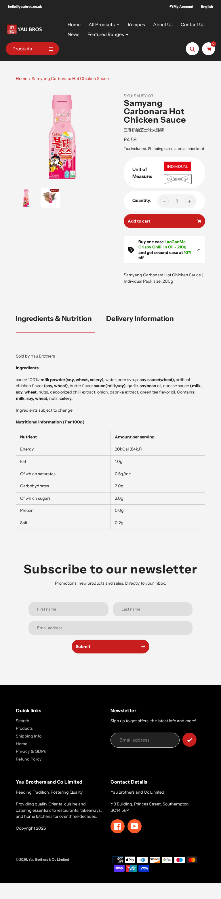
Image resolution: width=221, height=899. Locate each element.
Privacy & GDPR (31, 751)
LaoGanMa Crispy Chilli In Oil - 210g (162, 244)
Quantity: (141, 200)
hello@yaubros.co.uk (25, 6)
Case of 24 (177, 179)
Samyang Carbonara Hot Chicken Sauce (70, 78)
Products (24, 728)
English (207, 6)
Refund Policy (29, 759)
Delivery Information (140, 318)
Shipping (155, 148)
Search (22, 720)
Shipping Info (28, 736)
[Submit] (189, 740)
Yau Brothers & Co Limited (48, 860)
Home (21, 78)
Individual (177, 166)
